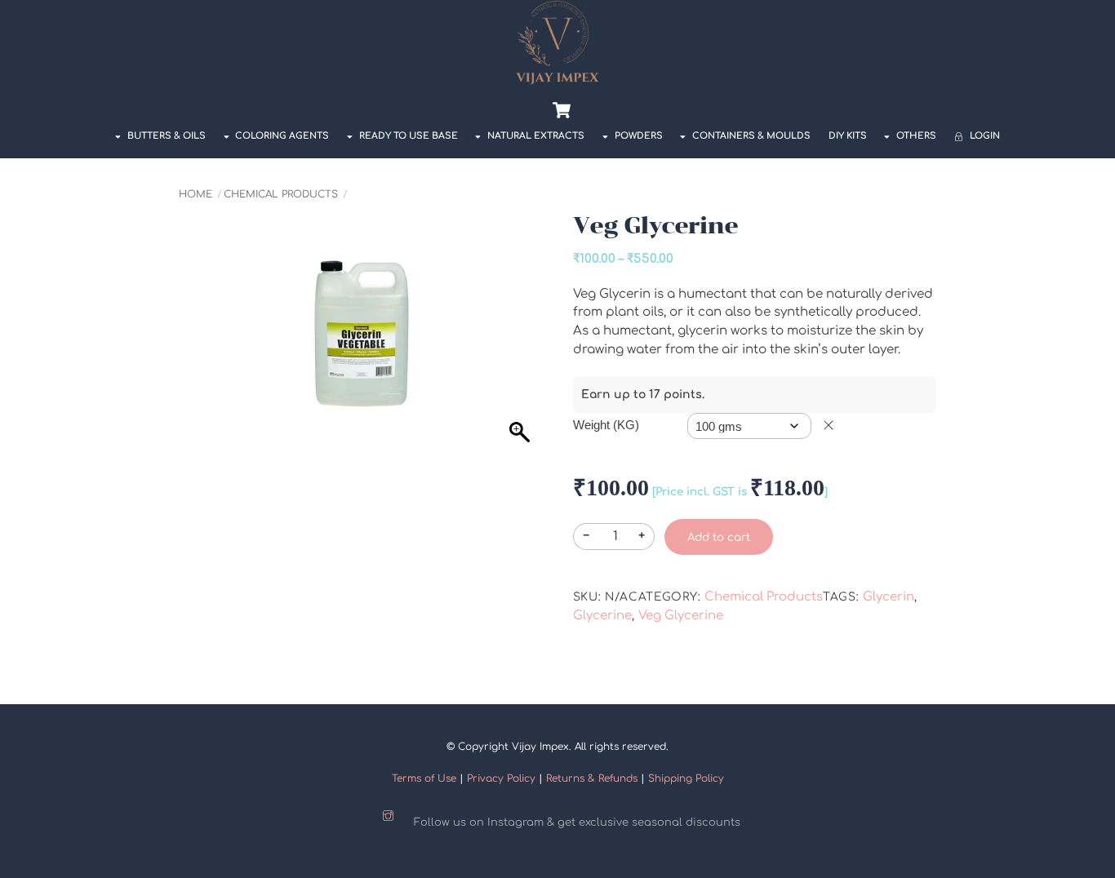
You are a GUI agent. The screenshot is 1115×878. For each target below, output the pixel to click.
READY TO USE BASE (407, 136)
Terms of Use (424, 778)
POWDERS (637, 136)
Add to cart (718, 537)
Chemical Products (281, 194)
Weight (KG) (606, 425)
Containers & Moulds (750, 136)
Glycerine (602, 616)
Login (983, 136)
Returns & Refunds (591, 778)
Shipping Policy (686, 778)
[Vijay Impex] (557, 81)
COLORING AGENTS (281, 136)
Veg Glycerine (680, 616)
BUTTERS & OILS (165, 136)
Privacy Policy (501, 778)
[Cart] (561, 110)
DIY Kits (847, 136)
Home (195, 194)
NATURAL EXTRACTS (534, 136)
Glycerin (888, 597)
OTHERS (915, 136)
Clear (828, 425)
